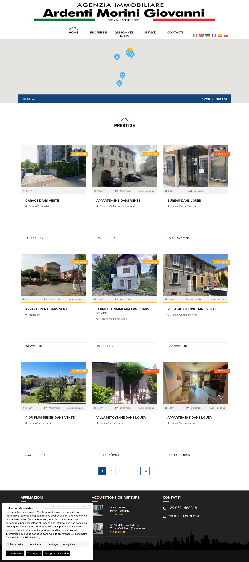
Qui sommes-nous (124, 34)
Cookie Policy (13, 537)
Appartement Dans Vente (118, 200)
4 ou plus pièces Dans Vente (50, 417)
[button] (132, 55)
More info (53, 167)
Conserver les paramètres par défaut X (68, 506)
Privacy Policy (32, 537)
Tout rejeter (34, 553)
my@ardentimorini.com (183, 516)
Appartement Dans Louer (190, 417)
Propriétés (99, 32)
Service (150, 32)
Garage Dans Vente (42, 200)
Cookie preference (60, 533)
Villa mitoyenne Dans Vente (192, 309)
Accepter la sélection (56, 553)
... (128, 471)
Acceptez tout (15, 553)
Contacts (175, 32)
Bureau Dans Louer (184, 200)
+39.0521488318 (182, 507)
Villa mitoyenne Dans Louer (121, 417)
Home (73, 32)
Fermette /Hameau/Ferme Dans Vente (122, 311)
